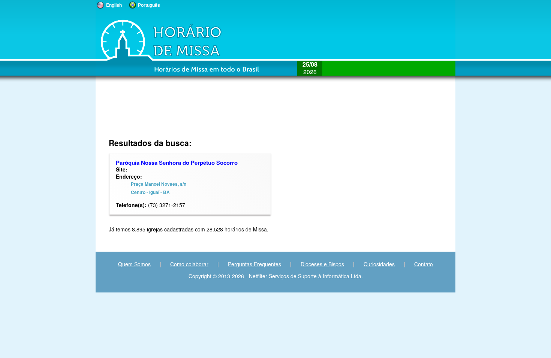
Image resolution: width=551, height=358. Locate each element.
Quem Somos (134, 264)
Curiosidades (379, 264)
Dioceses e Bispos (322, 264)
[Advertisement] (225, 114)
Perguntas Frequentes (254, 264)
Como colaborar (189, 264)
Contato (423, 264)
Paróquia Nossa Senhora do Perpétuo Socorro (177, 162)
